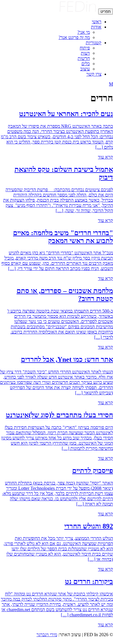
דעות (85, 53)
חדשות (84, 58)
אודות (96, 26)
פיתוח (85, 47)
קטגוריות (93, 42)
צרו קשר (93, 74)
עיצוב (85, 68)
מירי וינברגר (47, 634)
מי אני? (83, 32)
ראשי (96, 21)
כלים (85, 63)
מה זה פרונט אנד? (74, 37)
